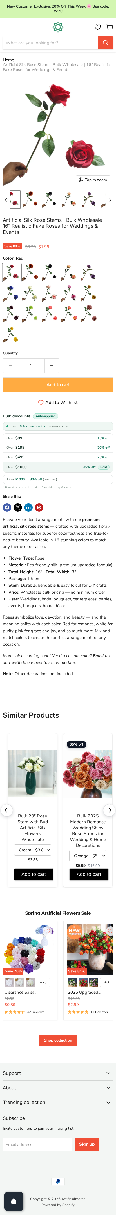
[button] (11, 199)
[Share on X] (18, 507)
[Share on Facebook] (7, 507)
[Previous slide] (5, 199)
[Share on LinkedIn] (28, 507)
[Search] (105, 42)
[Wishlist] (98, 27)
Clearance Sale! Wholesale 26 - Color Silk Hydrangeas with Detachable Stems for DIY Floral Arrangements (29, 992)
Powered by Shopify (58, 1204)
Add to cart (33, 874)
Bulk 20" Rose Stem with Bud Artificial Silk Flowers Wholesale (32, 828)
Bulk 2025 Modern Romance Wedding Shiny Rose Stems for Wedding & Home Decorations (88, 831)
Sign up (87, 1144)
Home (8, 60)
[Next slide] (110, 199)
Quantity (10, 353)
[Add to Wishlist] (47, 931)
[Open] (13, 1201)
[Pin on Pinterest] (39, 507)
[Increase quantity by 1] (52, 365)
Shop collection (58, 1040)
